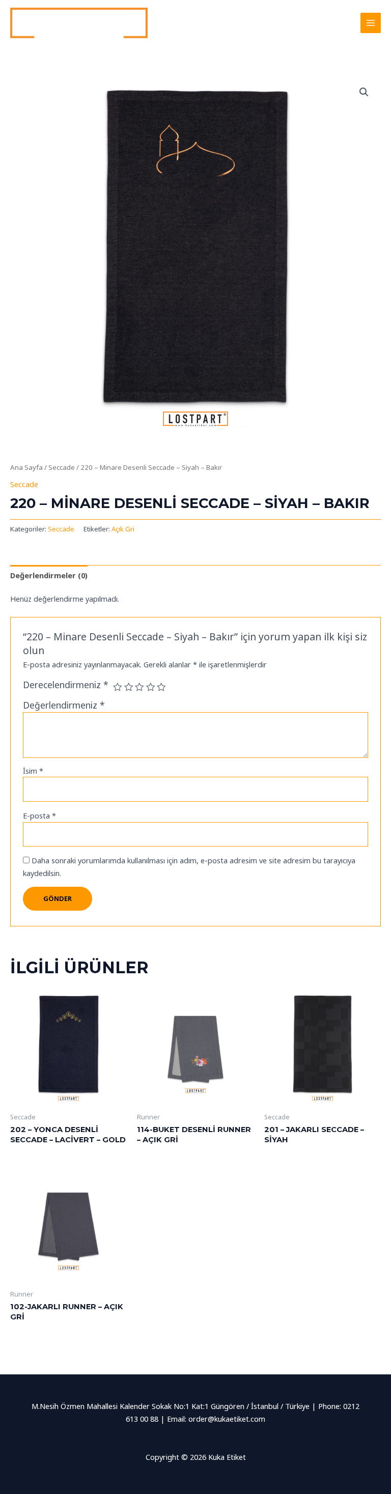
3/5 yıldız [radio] (139, 687)
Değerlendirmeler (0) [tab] (49, 575)
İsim (33, 771)
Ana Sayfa (26, 467)
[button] (364, 92)
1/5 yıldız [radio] (117, 687)
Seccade (61, 467)
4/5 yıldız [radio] (150, 687)
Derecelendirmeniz (65, 685)
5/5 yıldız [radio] (161, 687)
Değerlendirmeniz (64, 705)
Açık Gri (122, 528)
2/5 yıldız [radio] (128, 687)
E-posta (39, 815)
